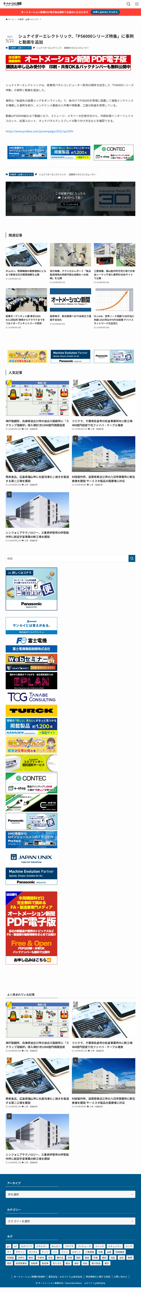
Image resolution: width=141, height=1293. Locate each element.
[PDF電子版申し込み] (68, 69)
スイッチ (99, 1246)
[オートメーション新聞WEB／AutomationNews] (12, 4)
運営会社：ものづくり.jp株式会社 (65, 1276)
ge (8, 1246)
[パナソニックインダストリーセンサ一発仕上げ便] (114, 362)
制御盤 (10, 1257)
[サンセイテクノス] (31, 633)
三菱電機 (89, 1252)
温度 (121, 1257)
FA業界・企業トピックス (20, 47)
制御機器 (119, 1252)
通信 (76, 1263)
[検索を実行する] (131, 558)
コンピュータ (84, 1246)
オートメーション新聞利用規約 (29, 1276)
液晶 (113, 1257)
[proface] (27, 158)
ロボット (76, 1252)
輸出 (68, 1263)
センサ (129, 1246)
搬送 (87, 1257)
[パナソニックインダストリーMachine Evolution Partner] (70, 362)
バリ (55, 1252)
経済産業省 (21, 1263)
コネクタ (69, 1246)
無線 (130, 1257)
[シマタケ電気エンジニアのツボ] (27, 362)
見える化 (57, 1263)
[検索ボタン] (128, 4)
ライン (64, 1252)
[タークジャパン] (31, 715)
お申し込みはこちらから (105, 12)
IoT (15, 1246)
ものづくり (26, 1246)
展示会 (60, 1257)
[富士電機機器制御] (31, 651)
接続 (78, 1257)
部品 (85, 1263)
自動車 (34, 1263)
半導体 (40, 1257)
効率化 (21, 1257)
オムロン (56, 1246)
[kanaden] (70, 158)
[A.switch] (31, 770)
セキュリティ (114, 1246)
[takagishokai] (31, 670)
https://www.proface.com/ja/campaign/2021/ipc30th (39, 131)
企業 (109, 1252)
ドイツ (45, 1252)
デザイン (20, 1252)
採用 (70, 1257)
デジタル (33, 1252)
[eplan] (31, 688)
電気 (107, 1263)
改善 (95, 1257)
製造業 (45, 1263)
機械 (104, 1257)
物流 (9, 1263)
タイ (9, 1252)
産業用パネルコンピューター (76, 47)
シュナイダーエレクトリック (49, 47)
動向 (31, 1257)
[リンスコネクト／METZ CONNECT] (31, 810)
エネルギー (41, 1246)
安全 (50, 1257)
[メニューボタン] (137, 4)
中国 (100, 1252)
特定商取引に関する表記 (98, 1276)
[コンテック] (114, 159)
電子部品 (95, 1263)
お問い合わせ (120, 1276)
